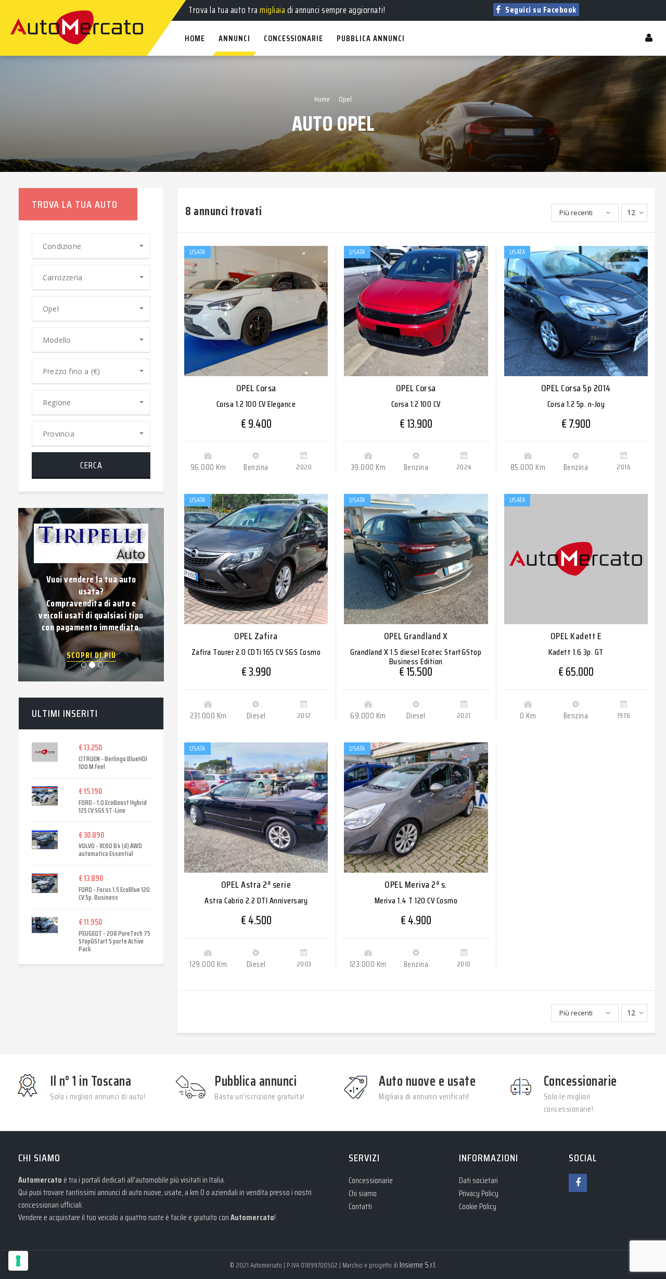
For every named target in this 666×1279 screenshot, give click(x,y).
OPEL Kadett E (576, 636)
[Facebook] (578, 1183)
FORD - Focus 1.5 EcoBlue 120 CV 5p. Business (114, 893)
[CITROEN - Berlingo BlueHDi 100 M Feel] (47, 752)
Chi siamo (363, 1193)
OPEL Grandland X (416, 636)
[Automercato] (20, 5)
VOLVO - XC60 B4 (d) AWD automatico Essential (110, 850)
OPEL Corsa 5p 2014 (576, 388)
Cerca (91, 465)
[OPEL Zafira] (256, 559)
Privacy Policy (478, 1193)
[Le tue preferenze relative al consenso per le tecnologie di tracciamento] (18, 1261)
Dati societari (478, 1180)
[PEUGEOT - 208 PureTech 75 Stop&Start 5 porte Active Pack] (47, 925)
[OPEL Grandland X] (416, 559)
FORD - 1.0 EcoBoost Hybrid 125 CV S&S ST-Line (113, 806)
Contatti (360, 1206)
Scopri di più (91, 655)
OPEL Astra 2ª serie (256, 884)
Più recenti (576, 212)
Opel (345, 99)
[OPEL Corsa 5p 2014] (576, 311)
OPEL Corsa (256, 388)
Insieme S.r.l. (418, 1264)
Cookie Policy (477, 1206)
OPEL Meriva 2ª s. (416, 884)
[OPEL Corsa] (256, 311)
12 (631, 212)
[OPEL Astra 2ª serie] (256, 807)
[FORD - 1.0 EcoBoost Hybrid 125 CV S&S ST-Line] (47, 796)
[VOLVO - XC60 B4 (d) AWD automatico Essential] (47, 840)
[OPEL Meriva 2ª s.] (416, 807)
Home (322, 99)
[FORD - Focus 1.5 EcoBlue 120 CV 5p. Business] (47, 883)
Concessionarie (371, 1180)
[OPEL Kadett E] (576, 559)
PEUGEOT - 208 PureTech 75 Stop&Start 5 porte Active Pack (114, 941)
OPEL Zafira (256, 636)
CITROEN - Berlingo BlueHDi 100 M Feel (113, 763)
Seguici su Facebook (540, 9)
